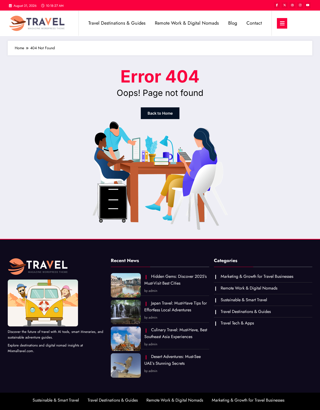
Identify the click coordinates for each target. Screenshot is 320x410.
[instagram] (300, 5)
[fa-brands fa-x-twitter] (284, 5)
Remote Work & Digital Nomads (187, 23)
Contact (254, 23)
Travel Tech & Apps (237, 323)
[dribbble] (292, 5)
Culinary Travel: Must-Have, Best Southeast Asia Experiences (175, 333)
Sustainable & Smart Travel (244, 300)
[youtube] (308, 5)
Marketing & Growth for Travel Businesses (257, 276)
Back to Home (160, 113)
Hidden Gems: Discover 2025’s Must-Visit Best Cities (175, 279)
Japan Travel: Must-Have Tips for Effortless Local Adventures (175, 306)
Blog (232, 23)
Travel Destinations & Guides (116, 23)
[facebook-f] (277, 5)
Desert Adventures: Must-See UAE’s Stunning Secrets (172, 360)
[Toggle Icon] (282, 23)
